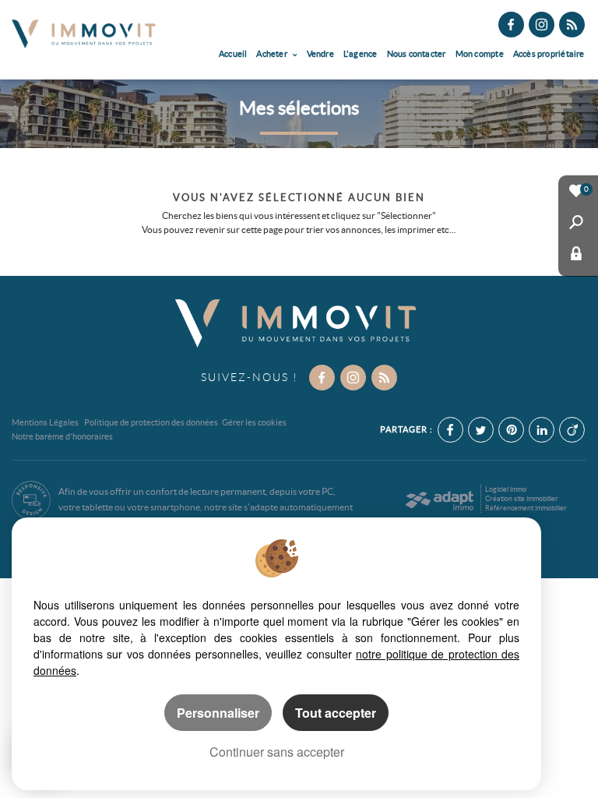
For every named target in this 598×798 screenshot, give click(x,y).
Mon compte (480, 53)
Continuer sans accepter (276, 752)
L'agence (360, 53)
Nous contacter (416, 53)
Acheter (272, 53)
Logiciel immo (505, 489)
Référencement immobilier (526, 508)
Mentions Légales (45, 422)
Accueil (233, 53)
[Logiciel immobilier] (440, 500)
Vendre (320, 53)
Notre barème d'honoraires (63, 436)
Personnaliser (218, 713)
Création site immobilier (521, 499)
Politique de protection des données (151, 422)
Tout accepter (335, 713)
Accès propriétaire (549, 53)
